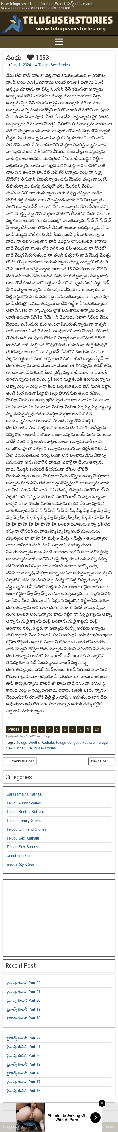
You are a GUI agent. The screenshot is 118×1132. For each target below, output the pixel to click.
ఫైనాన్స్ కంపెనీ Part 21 (23, 992)
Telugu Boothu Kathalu (35, 742)
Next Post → (102, 761)
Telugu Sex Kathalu (23, 838)
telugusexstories (42, 748)
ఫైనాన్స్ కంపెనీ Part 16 (23, 1091)
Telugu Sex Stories (54, 65)
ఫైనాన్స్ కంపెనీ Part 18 (23, 1018)
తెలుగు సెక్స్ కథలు (20, 864)
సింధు (13, 57)
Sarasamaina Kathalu (24, 794)
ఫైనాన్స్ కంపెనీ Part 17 (23, 1082)
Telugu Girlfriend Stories (26, 829)
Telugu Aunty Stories (24, 803)
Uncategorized (18, 856)
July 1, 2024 (21, 65)
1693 (41, 57)
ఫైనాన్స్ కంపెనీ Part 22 (23, 983)
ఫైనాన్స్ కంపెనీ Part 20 (23, 1000)
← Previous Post (19, 761)
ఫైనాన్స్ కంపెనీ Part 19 (23, 1009)
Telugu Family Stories (25, 821)
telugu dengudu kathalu (75, 742)
